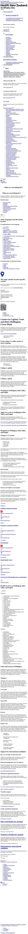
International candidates (8, 56)
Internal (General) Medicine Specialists (14, 128)
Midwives (8, 169)
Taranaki (8, 50)
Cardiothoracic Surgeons (11, 120)
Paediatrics (8, 175)
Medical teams (12, 76)
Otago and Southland (10, 45)
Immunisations (6, 867)
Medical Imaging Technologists (12, 156)
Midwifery (6, 76)
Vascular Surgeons (10, 150)
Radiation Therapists (10, 163)
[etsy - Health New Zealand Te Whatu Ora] (14, 917)
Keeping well (6, 870)
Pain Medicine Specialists (11, 141)
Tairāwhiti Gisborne (10, 49)
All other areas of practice (11, 152)
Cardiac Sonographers (10, 154)
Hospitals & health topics (6, 2)
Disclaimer (5, 878)
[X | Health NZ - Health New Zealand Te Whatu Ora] (1, 923)
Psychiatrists (8, 145)
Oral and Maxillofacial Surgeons (13, 134)
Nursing (21, 75)
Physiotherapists (9, 161)
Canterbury (8, 39)
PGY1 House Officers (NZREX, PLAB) (15, 109)
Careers (13, 2)
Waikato (8, 51)
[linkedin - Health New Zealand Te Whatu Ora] (1, 890)
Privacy (5, 928)
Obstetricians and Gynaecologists (13, 131)
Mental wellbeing (7, 875)
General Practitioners (10, 125)
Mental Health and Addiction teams (13, 174)
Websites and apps (7, 876)
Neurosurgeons (9, 130)
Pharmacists (8, 160)
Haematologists (9, 127)
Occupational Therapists (11, 158)
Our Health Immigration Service (7, 771)
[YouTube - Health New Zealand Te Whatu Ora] (1, 919)
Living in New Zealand (6, 818)
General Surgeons (10, 126)
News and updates (7, 869)
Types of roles (6, 71)
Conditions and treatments (8, 865)
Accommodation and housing (7, 806)
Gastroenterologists (10, 123)
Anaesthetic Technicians (11, 153)
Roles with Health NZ (8, 64)
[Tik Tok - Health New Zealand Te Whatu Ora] (1, 921)
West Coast (8, 55)
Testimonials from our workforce (13, 19)
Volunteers (18, 76)
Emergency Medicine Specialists (13, 122)
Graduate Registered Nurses (12, 167)
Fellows (7, 116)
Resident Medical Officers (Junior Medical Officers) (14, 72)
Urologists (8, 149)
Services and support (7, 880)
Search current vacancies (8, 333)
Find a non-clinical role (8, 97)
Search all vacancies (7, 108)
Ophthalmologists (10, 133)
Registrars (8, 115)
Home (4, 312)
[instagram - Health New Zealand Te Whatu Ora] (1, 888)
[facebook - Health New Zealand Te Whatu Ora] (1, 886)
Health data (5, 874)
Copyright (5, 930)
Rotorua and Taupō (10, 47)
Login (3, 181)
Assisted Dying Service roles (12, 176)
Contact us (5, 871)
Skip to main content (5, 1)
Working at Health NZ (8, 11)
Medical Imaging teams (11, 172)
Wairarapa (8, 53)
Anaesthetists (9, 117)
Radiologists (8, 147)
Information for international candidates (14, 20)
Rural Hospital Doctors (11, 148)
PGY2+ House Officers (11, 112)
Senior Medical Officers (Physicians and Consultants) (14, 74)
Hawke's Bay (9, 40)
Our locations (6, 31)
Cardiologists (9, 119)
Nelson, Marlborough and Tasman (13, 43)
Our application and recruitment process (14, 18)
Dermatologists (9, 121)
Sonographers (9, 164)
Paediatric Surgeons (10, 139)
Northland (8, 44)
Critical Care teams (10, 171)
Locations (5, 877)
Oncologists (8, 132)
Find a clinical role (7, 87)
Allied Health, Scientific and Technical (11, 75)
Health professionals (19, 2)
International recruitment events (12, 63)
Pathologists (8, 142)
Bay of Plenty (9, 38)
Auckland (8, 37)
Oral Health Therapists (11, 159)
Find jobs (5, 29)
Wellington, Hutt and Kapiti (12, 54)
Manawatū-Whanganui (11, 42)
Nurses (7, 166)
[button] (3, 590)
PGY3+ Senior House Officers (12, 114)
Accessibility (6, 929)
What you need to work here (7, 789)
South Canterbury (10, 48)
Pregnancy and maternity (8, 872)
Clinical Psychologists (10, 155)
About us (5, 866)
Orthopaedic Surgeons (11, 136)
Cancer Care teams (10, 170)
